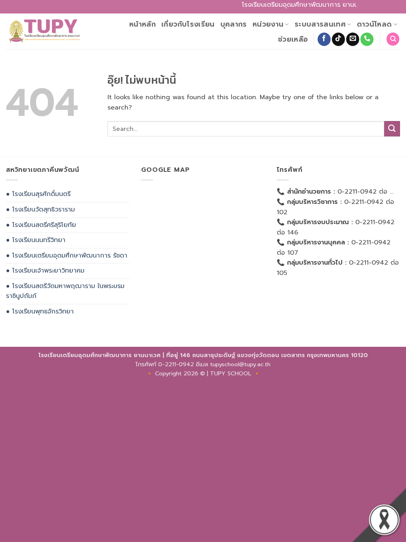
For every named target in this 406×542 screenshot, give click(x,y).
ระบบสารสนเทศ (320, 24)
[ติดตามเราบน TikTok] (338, 39)
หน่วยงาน (268, 24)
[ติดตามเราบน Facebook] (324, 39)
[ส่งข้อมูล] (392, 128)
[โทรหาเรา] (366, 39)
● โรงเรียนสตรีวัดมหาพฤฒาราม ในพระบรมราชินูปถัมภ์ (65, 291)
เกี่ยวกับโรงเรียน (188, 24)
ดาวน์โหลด (374, 24)
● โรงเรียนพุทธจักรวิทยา (40, 311)
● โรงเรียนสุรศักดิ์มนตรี (38, 194)
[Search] (393, 39)
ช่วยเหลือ (293, 39)
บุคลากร (233, 24)
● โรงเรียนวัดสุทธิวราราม (40, 209)
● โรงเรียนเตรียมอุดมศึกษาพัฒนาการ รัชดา (66, 255)
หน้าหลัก (142, 24)
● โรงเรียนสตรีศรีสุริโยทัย (41, 225)
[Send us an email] (352, 39)
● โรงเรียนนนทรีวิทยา (35, 240)
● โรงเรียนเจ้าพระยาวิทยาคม (45, 270)
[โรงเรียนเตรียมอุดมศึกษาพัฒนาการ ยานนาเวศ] (44, 31)
